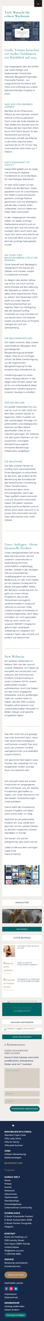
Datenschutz (11, 1297)
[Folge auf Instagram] (11, 1289)
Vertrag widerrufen (14, 1306)
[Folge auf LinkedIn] (16, 1289)
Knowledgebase (13, 1204)
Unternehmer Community (18, 1207)
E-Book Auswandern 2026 (18, 1220)
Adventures (10, 1194)
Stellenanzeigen (12, 1157)
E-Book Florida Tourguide (17, 1223)
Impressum (10, 1294)
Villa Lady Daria (12, 1138)
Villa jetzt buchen (13, 1145)
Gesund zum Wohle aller (28, 947)
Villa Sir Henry (11, 1142)
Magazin (8, 1226)
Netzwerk (9, 1190)
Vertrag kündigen (15, 1315)
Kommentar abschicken (25, 1109)
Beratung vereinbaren (16, 1263)
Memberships (11, 1200)
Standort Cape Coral (15, 1135)
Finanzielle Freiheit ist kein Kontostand (28, 980)
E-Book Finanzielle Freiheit (18, 1216)
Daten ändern (11, 1310)
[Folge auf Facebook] (6, 1289)
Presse (7, 1183)
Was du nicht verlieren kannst (27, 964)
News (7, 1180)
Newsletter (16, 1275)
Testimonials (11, 1197)
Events (8, 1187)
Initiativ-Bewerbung (15, 1154)
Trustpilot (9, 1170)
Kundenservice (12, 1266)
